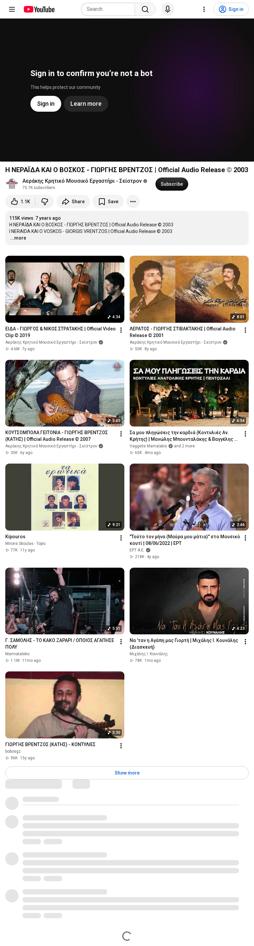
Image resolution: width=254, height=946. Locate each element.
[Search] (145, 9)
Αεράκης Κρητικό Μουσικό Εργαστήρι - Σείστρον (82, 181)
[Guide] (12, 9)
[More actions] (133, 201)
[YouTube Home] (39, 9)
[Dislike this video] (44, 201)
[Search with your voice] (167, 9)
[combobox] (110, 9)
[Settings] (204, 9)
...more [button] (18, 238)
